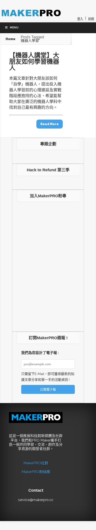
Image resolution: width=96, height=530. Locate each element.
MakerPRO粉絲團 (36, 472)
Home (10, 39)
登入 (80, 19)
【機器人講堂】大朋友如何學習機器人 (34, 61)
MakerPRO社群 (35, 463)
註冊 (91, 19)
